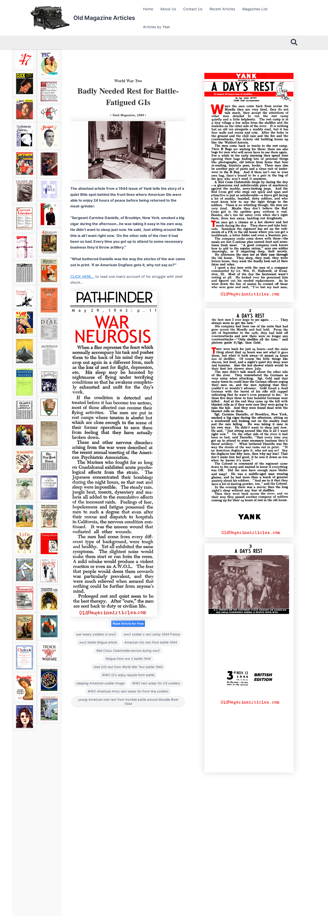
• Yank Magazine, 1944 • (128, 115)
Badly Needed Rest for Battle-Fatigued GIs (128, 96)
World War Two (128, 81)
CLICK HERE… (82, 276)
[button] (294, 43)
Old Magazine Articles (104, 17)
